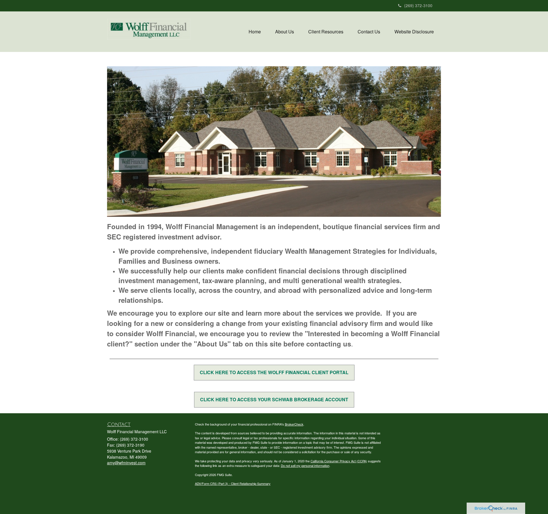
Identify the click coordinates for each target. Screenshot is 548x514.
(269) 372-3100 (418, 5)
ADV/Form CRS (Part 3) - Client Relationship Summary (233, 483)
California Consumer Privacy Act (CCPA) (339, 461)
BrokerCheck (294, 424)
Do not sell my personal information (305, 465)
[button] (284, 32)
